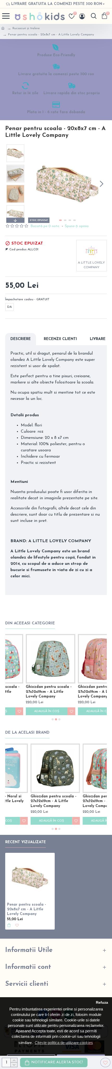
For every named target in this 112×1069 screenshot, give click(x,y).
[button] (33, 183)
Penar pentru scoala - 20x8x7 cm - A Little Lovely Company (26, 909)
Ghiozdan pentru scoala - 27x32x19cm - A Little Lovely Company (28, 691)
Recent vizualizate (25, 842)
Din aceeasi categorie (30, 623)
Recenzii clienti (60, 339)
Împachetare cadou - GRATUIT (27, 299)
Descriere (20, 339)
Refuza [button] (102, 1002)
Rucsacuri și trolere (26, 28)
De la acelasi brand (27, 733)
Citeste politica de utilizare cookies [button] (64, 1042)
